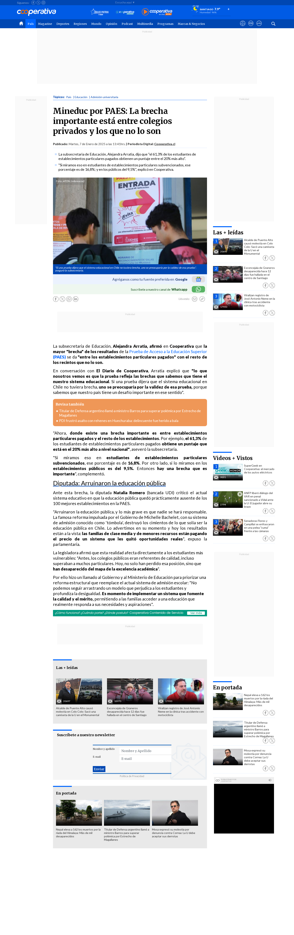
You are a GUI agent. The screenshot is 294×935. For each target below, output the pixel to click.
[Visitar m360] (251, 27)
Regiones (80, 24)
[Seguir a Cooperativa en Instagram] (43, 2)
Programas (165, 24)
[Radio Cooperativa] (157, 12)
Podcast (127, 24)
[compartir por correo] (194, 299)
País (31, 24)
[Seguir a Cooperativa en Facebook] (33, 2)
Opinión (111, 24)
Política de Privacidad (132, 776)
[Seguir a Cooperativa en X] (38, 2)
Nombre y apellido (104, 748)
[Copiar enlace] (202, 299)
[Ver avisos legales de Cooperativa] (242, 27)
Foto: (59, 181)
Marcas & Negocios (191, 24)
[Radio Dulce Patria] (99, 12)
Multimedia (145, 24)
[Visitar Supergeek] (259, 27)
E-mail (97, 756)
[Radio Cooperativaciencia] (125, 12)
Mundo (96, 24)
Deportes (62, 24)
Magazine (45, 24)
